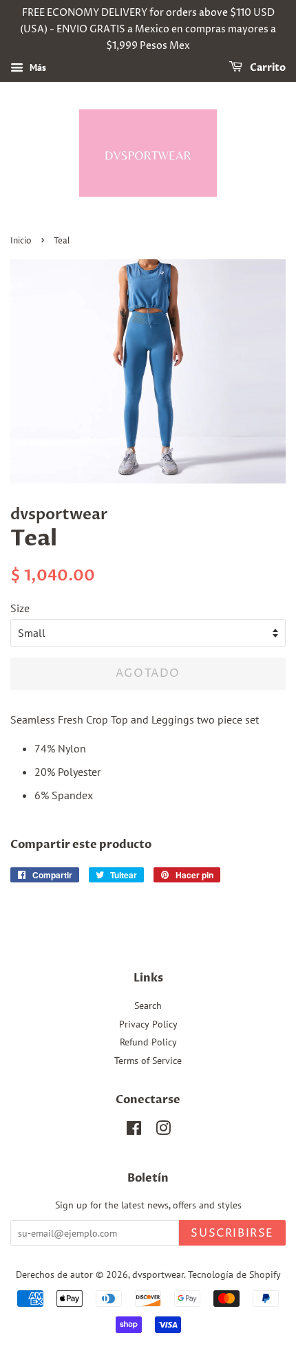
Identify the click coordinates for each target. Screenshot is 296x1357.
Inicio (21, 241)
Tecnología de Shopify (234, 1274)
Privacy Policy (148, 1024)
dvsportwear (158, 1274)
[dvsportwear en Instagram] (163, 1131)
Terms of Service (148, 1060)
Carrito (267, 68)
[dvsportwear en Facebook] (134, 1131)
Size (20, 608)
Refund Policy (148, 1042)
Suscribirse (232, 1233)
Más (36, 68)
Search (148, 1005)
